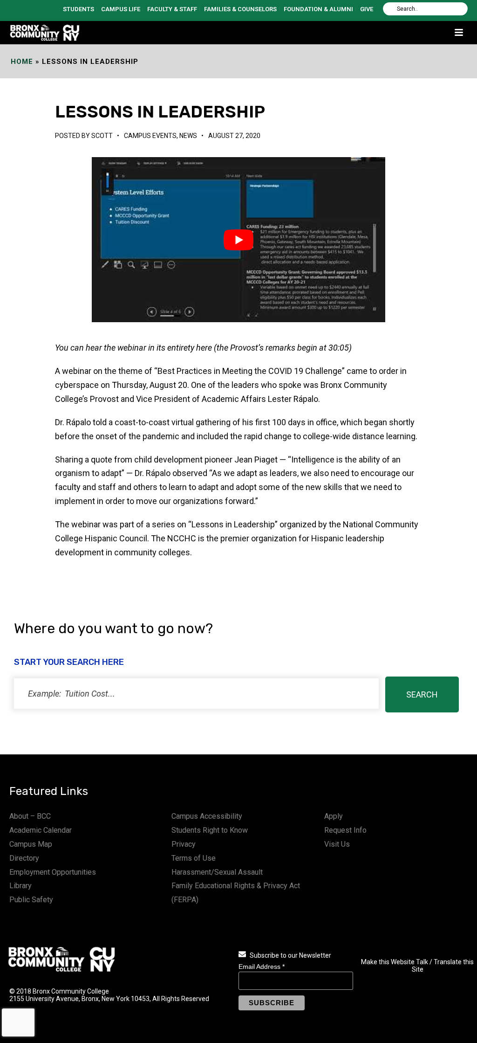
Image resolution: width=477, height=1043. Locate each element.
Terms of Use (193, 858)
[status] (196, 693)
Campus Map (30, 844)
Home (22, 61)
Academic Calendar (40, 830)
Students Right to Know (209, 830)
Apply (333, 816)
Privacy (183, 844)
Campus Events (150, 135)
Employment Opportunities (52, 872)
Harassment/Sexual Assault (217, 872)
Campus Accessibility (206, 816)
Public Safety (31, 899)
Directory (24, 858)
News (188, 135)
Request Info (345, 830)
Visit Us (337, 844)
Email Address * (261, 966)
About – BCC (30, 816)
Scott (102, 135)
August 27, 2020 (234, 135)
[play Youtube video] (238, 239)
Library (20, 885)
